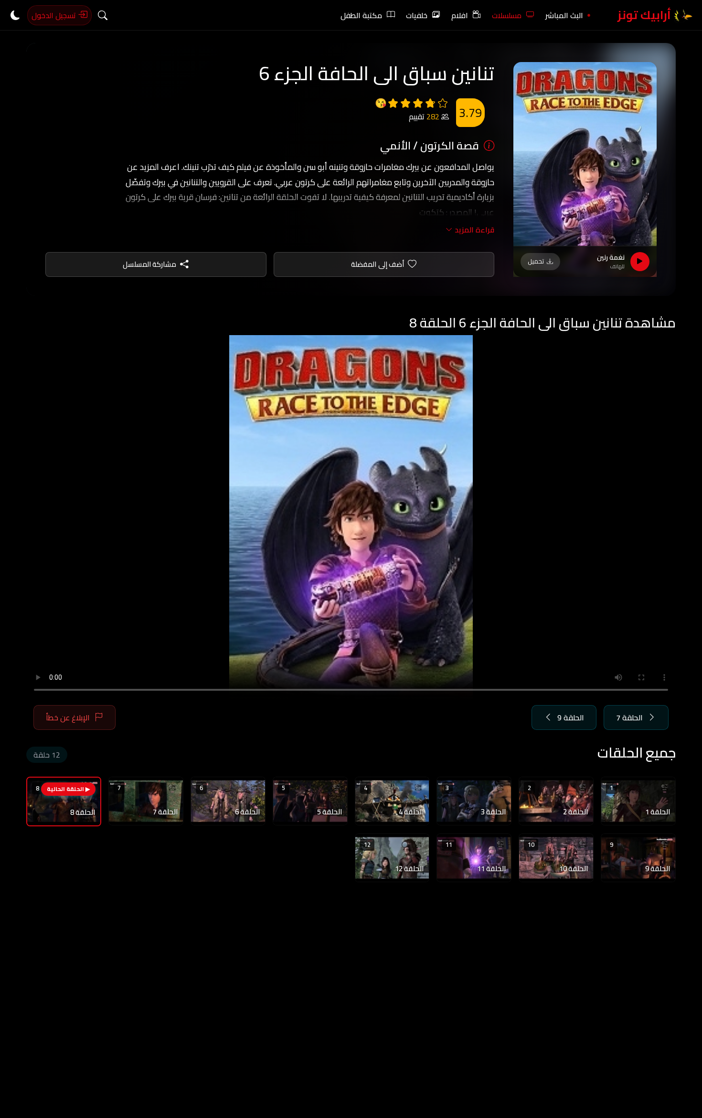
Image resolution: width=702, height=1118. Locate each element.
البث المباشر (564, 15)
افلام (459, 15)
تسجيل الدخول (55, 15)
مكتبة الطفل (361, 15)
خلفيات (416, 15)
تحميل (536, 261)
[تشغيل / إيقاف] (639, 261)
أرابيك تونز (645, 15)
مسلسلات (506, 15)
